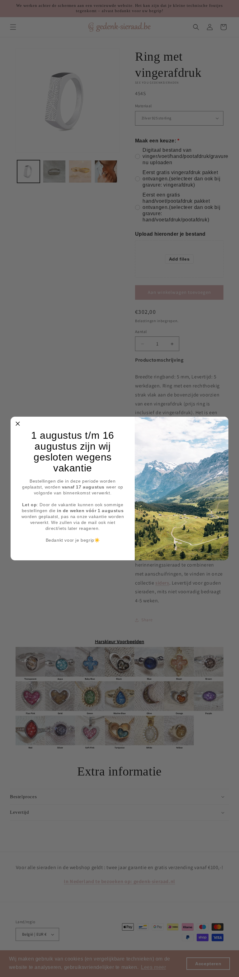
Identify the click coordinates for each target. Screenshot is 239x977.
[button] (17, 423)
